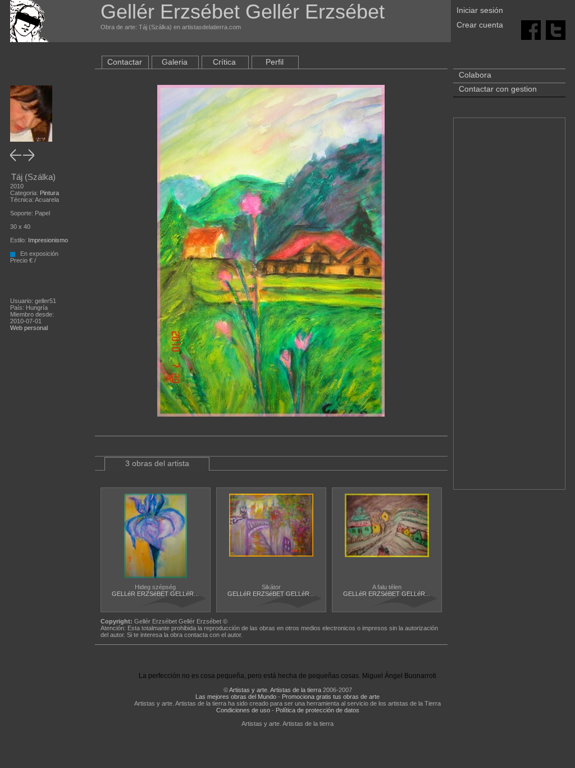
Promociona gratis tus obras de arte (331, 696)
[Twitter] (555, 29)
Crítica (224, 61)
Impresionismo (48, 240)
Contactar (124, 61)
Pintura (49, 192)
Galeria (175, 61)
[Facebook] (531, 29)
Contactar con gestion (498, 88)
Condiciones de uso (243, 710)
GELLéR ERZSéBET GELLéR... (155, 593)
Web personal (29, 327)
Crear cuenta (480, 24)
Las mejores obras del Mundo (235, 696)
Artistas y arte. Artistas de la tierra (275, 689)
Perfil (275, 61)
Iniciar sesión (480, 10)
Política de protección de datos (317, 710)
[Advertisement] (509, 309)
